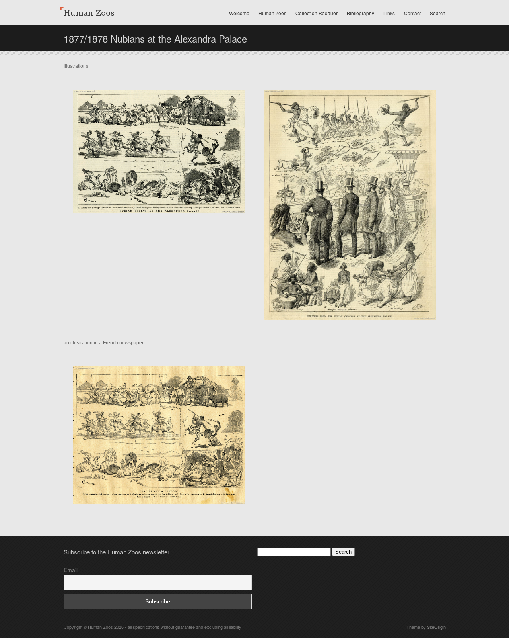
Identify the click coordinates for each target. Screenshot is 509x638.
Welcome (239, 13)
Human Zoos (272, 13)
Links (389, 13)
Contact (412, 13)
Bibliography (360, 13)
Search (437, 13)
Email (71, 570)
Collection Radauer (316, 13)
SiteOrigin (436, 627)
